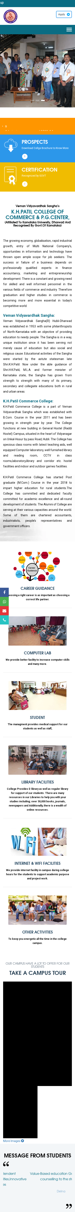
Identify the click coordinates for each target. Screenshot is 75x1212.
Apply (61, 14)
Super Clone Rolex (12, 27)
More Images (12, 1141)
